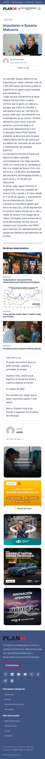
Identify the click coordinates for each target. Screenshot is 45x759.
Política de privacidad (12, 755)
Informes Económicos (14, 704)
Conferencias (29, 2)
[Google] (12, 680)
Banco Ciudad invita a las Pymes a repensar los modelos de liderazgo (22, 412)
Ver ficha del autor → (14, 439)
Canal (7, 731)
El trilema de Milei (15, 389)
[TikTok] (38, 674)
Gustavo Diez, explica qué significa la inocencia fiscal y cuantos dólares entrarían (21, 379)
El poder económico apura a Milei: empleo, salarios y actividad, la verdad (21, 366)
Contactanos (12, 665)
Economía (9, 694)
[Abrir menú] (39, 8)
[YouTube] (25, 674)
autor (22, 59)
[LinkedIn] (12, 674)
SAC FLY (30, 750)
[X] (31, 674)
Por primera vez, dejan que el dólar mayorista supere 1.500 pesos (21, 399)
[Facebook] (18, 674)
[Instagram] (5, 674)
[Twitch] (5, 680)
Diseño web (18, 750)
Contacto (38, 2)
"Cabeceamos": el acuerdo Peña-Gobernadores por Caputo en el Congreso (21, 281)
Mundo (8, 699)
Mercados (9, 709)
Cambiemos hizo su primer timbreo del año (22, 348)
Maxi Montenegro (17, 2)
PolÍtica (8, 20)
